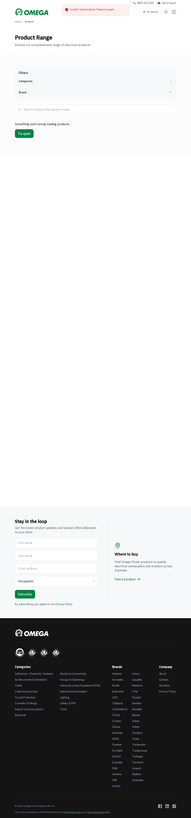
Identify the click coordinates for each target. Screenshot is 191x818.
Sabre (135, 721)
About (162, 673)
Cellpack (117, 703)
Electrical (20, 715)
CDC (115, 697)
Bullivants (117, 691)
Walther (136, 774)
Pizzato (136, 697)
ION (114, 780)
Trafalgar (137, 756)
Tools (63, 709)
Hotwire (117, 774)
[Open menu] (174, 11)
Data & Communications (29, 709)
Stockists (164, 685)
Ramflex (137, 703)
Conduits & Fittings (26, 703)
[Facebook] (160, 806)
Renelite (137, 709)
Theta (135, 738)
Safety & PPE (68, 703)
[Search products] (166, 12)
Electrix (116, 756)
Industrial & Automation (73, 691)
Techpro (137, 732)
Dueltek (117, 744)
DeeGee (117, 732)
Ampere (117, 673)
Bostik (116, 685)
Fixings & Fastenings (72, 679)
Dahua (116, 726)
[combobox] (98, 109)
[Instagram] (174, 806)
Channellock (119, 709)
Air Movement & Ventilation (31, 679)
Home (18, 21)
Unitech (136, 768)
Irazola (116, 786)
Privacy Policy (63, 604)
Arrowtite (117, 679)
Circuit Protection (25, 697)
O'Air (135, 691)
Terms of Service (95, 812)
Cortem (116, 721)
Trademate (138, 744)
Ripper (136, 715)
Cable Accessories (26, 691)
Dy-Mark (117, 750)
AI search (152, 11)
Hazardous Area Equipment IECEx (80, 685)
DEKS (115, 738)
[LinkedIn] (167, 806)
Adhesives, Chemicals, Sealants (34, 673)
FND (115, 768)
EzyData (117, 762)
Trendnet (137, 762)
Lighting (64, 697)
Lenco (136, 673)
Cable (18, 685)
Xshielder (138, 780)
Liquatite (137, 679)
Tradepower (139, 750)
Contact (163, 679)
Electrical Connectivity (73, 673)
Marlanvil (137, 685)
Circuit (116, 715)
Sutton (136, 726)
